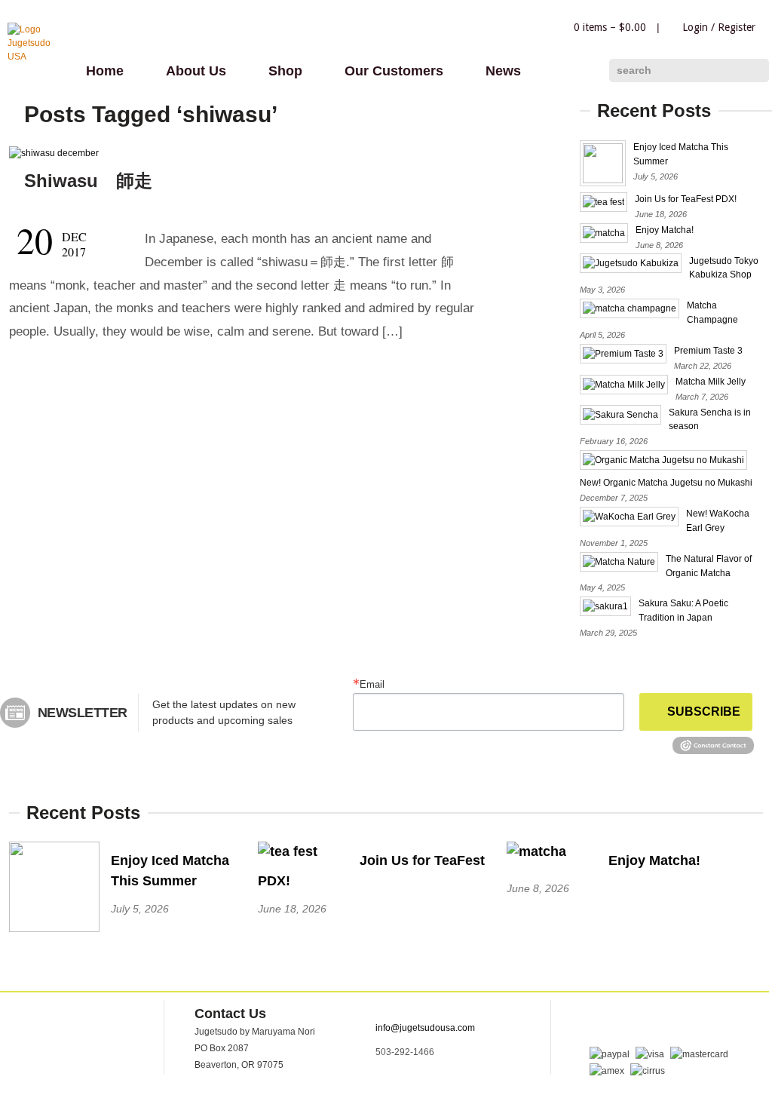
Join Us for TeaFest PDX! (686, 199)
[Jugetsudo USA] (38, 56)
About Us (196, 70)
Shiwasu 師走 (88, 180)
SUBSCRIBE (703, 711)
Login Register (718, 27)
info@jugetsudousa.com (425, 1028)
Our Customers (394, 70)
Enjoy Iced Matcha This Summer (170, 870)
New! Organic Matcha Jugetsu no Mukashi (666, 482)
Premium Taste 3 (708, 350)
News (503, 70)
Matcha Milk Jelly (711, 381)
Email (372, 684)
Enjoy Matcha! (665, 230)
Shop (285, 70)
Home (105, 70)
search (634, 70)
